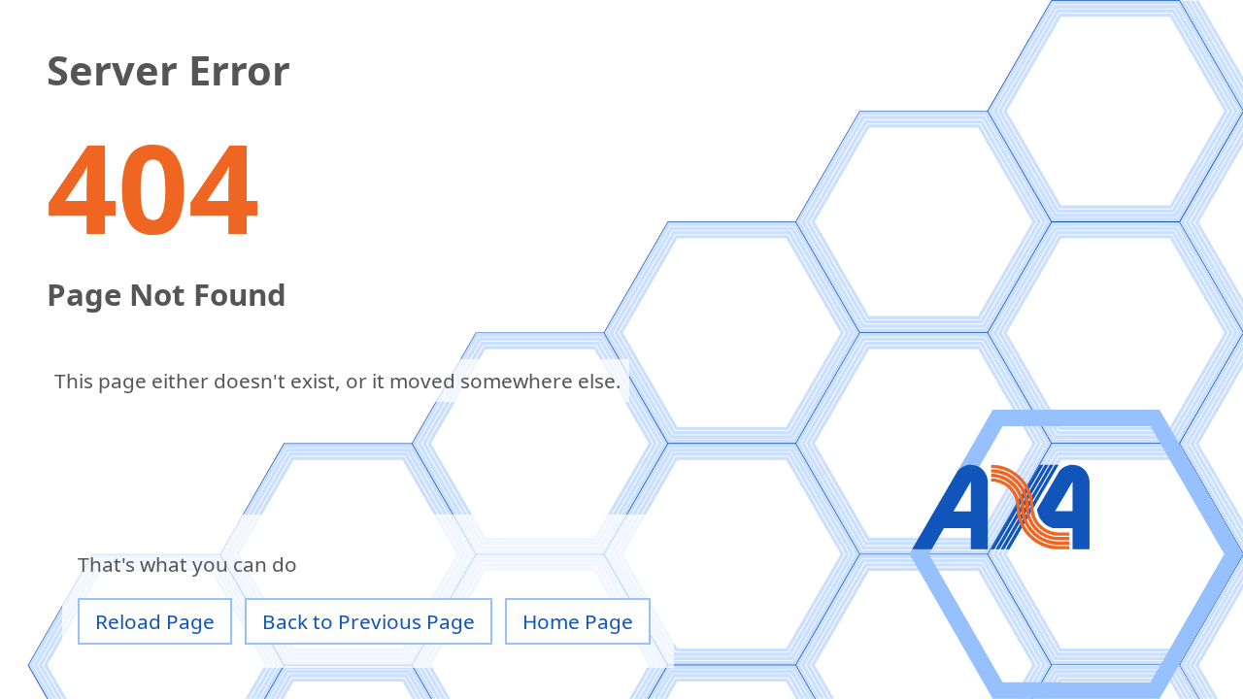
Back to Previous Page (368, 621)
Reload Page (155, 621)
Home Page (577, 621)
